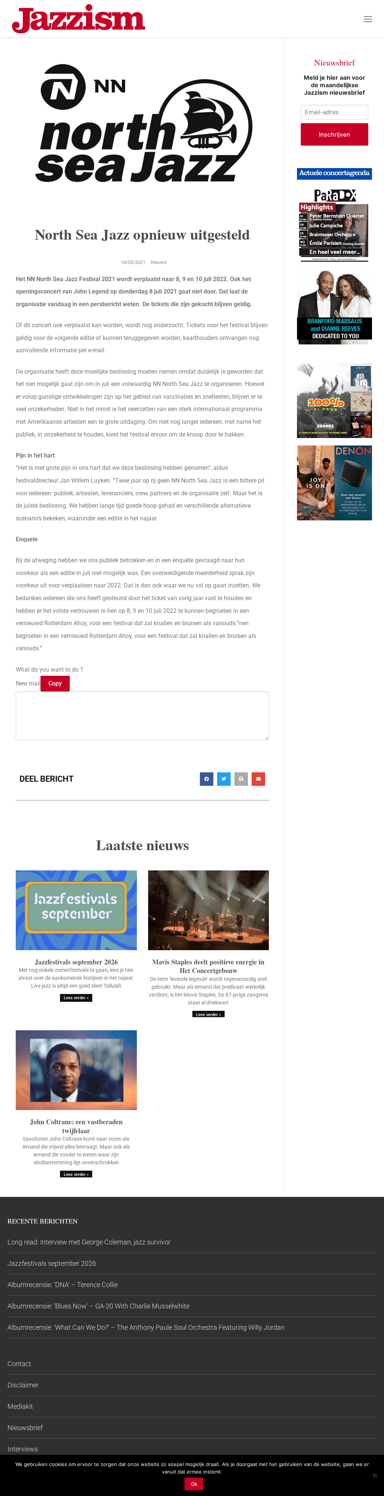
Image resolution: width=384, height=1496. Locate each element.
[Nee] (374, 1475)
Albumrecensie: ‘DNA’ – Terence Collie (63, 1285)
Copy (55, 683)
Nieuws (159, 262)
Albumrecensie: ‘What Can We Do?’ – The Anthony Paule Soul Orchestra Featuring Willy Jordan (146, 1327)
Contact (19, 1364)
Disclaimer (23, 1385)
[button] (206, 779)
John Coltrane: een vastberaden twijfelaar (76, 1126)
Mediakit (20, 1406)
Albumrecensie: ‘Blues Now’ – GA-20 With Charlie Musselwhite (98, 1306)
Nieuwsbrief (25, 1428)
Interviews (23, 1449)
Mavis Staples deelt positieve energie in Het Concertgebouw (208, 966)
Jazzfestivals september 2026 (76, 962)
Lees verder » (76, 997)
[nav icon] (368, 19)
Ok (194, 1484)
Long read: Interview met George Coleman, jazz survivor (89, 1242)
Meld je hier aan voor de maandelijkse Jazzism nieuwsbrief (334, 85)
